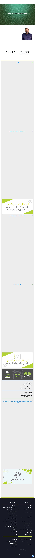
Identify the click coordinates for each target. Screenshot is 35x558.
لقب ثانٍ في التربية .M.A (14, 531)
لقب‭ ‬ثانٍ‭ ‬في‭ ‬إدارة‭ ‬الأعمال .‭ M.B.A (26, 396)
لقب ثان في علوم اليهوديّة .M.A (13, 517)
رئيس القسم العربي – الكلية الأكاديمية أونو (26, 541)
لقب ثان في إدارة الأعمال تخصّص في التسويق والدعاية (10, 524)
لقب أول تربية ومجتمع (29, 519)
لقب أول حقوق (30, 507)
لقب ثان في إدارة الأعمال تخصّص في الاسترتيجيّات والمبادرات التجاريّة (11, 519)
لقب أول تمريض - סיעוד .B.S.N (27, 384)
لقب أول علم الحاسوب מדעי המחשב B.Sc (26, 517)
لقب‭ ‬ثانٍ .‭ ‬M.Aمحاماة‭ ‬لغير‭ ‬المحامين (26, 394)
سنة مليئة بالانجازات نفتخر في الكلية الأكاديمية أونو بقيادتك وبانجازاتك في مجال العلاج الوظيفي (24, 49)
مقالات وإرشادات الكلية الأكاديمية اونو (27, 534)
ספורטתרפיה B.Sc (29, 532)
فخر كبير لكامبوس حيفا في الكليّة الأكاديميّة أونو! (11, 49)
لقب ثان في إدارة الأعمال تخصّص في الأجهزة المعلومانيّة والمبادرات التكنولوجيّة (10, 522)
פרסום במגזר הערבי (17, 552)
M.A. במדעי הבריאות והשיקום (13, 515)
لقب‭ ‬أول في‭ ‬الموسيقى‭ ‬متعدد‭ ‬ (25, 387)
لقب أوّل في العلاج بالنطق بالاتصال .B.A (12, 511)
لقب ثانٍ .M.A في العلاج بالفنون (26, 395)
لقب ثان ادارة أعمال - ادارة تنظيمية (12, 513)
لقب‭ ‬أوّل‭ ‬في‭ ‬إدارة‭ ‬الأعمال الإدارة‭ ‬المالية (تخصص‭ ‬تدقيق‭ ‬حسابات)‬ (25, 510)
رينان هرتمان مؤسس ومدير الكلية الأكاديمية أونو (26, 539)
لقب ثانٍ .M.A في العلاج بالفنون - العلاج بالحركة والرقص (10, 507)
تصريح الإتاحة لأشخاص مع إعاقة (11, 541)
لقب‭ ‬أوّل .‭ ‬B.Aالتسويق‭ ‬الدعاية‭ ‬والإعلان (25, 388)
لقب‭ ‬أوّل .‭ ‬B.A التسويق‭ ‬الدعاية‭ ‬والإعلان (27, 527)
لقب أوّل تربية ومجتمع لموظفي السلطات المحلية (25, 521)
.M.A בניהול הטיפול (14, 529)
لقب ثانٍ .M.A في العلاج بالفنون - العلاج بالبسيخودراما (10, 509)
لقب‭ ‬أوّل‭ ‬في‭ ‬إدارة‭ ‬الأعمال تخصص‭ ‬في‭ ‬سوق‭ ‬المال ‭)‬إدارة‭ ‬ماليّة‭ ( (25, 530)
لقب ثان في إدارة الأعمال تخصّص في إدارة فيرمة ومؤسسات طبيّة (11, 527)
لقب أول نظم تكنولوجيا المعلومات (27, 525)
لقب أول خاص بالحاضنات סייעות (28, 523)
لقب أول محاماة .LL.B (28, 385)
